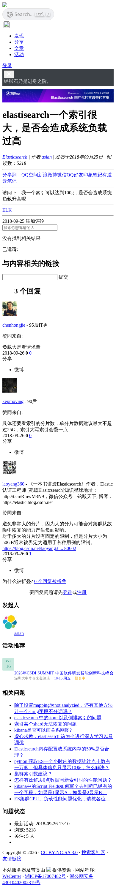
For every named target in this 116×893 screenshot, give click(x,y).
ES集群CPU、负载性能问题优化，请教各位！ (62, 798)
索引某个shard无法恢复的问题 (45, 723)
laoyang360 (13, 483)
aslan (47, 156)
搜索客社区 (93, 852)
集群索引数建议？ (33, 773)
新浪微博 (47, 174)
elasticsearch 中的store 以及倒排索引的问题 (57, 717)
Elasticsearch (15, 156)
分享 (19, 42)
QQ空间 (29, 174)
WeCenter (11, 876)
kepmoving (12, 401)
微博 (19, 369)
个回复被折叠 (50, 581)
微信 (62, 174)
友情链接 (11, 858)
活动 (19, 54)
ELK (7, 210)
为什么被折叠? (17, 581)
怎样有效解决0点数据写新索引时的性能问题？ (63, 780)
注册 (82, 592)
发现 (19, 35)
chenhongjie (13, 325)
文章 (19, 48)
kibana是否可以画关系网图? (43, 730)
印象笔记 (92, 174)
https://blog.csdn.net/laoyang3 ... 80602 (39, 548)
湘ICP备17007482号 (45, 876)
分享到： (11, 174)
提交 (63, 276)
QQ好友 (75, 174)
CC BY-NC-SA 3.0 (59, 852)
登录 (7, 65)
